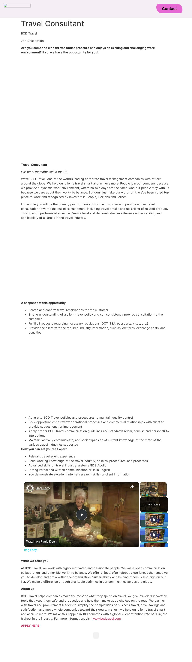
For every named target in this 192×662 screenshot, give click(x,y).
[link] (30, 488)
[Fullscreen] (164, 495)
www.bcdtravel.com (106, 618)
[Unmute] (147, 495)
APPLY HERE (30, 626)
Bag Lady (43, 488)
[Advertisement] (96, 83)
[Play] (142, 495)
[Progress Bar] (153, 492)
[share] (131, 486)
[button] (90, 10)
